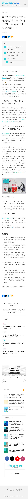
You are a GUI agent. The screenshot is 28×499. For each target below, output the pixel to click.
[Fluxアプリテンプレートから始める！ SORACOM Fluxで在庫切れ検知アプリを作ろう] (6, 450)
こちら (12, 227)
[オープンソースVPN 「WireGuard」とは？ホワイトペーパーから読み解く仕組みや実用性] (6, 429)
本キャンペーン (6, 133)
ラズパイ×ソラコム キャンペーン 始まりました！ (15, 48)
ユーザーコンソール (7, 218)
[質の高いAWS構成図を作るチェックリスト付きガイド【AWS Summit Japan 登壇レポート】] (6, 423)
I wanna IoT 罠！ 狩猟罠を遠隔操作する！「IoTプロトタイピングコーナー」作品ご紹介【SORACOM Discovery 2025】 (16, 437)
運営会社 (12, 490)
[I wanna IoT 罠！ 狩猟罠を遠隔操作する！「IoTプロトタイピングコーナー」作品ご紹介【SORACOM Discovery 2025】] (6, 436)
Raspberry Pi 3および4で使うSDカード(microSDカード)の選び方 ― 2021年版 (16, 444)
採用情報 (18, 490)
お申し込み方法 (11, 59)
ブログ (4, 32)
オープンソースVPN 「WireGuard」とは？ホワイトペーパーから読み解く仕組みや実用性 (16, 429)
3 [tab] (15, 377)
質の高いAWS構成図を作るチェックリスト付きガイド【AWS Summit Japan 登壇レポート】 (16, 423)
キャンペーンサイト (19, 172)
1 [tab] (10, 377)
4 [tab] (17, 377)
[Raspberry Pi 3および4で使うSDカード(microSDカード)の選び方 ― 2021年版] (6, 444)
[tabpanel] (14, 370)
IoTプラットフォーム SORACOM (15, 489)
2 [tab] (13, 377)
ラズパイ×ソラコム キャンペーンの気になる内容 (15, 54)
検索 (23, 381)
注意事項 (11, 62)
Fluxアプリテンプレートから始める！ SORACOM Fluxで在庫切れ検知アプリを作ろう (16, 450)
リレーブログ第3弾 (11, 91)
